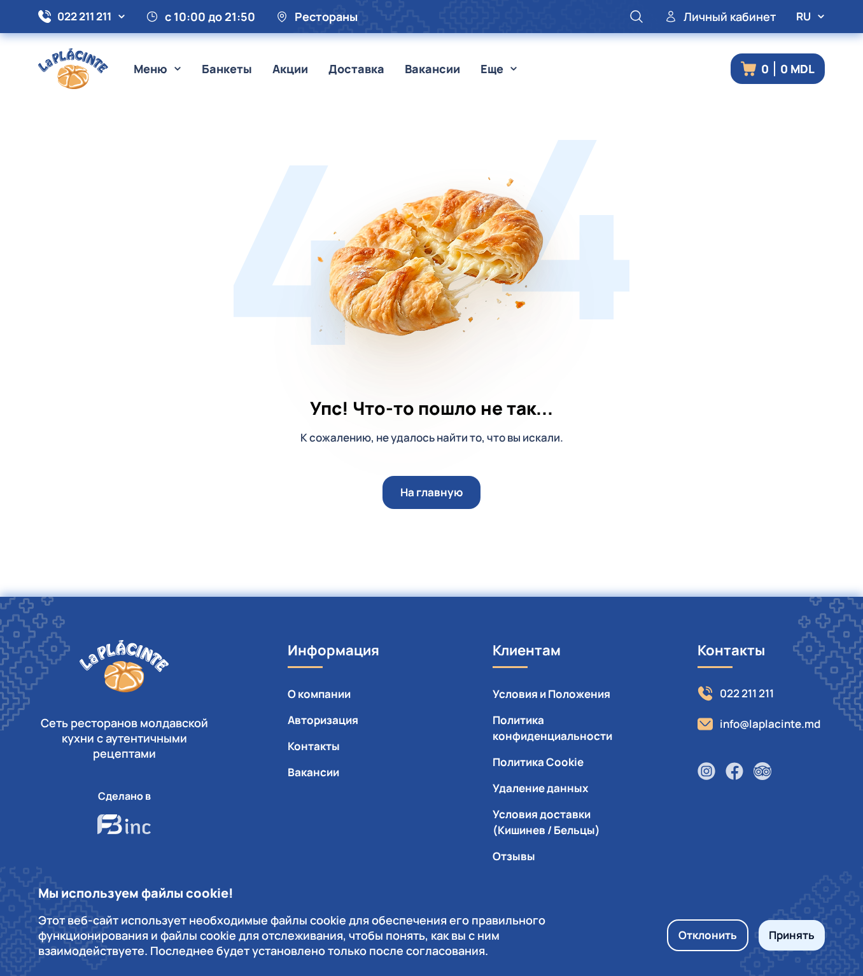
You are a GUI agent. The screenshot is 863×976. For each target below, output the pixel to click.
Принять (792, 935)
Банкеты (227, 68)
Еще (492, 68)
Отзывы (514, 856)
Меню (150, 68)
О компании (319, 694)
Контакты (314, 746)
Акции (290, 68)
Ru (803, 16)
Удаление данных (540, 788)
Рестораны (326, 16)
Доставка (356, 68)
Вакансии (432, 68)
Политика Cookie (538, 762)
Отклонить (707, 935)
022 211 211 (84, 16)
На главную (431, 492)
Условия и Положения (551, 694)
